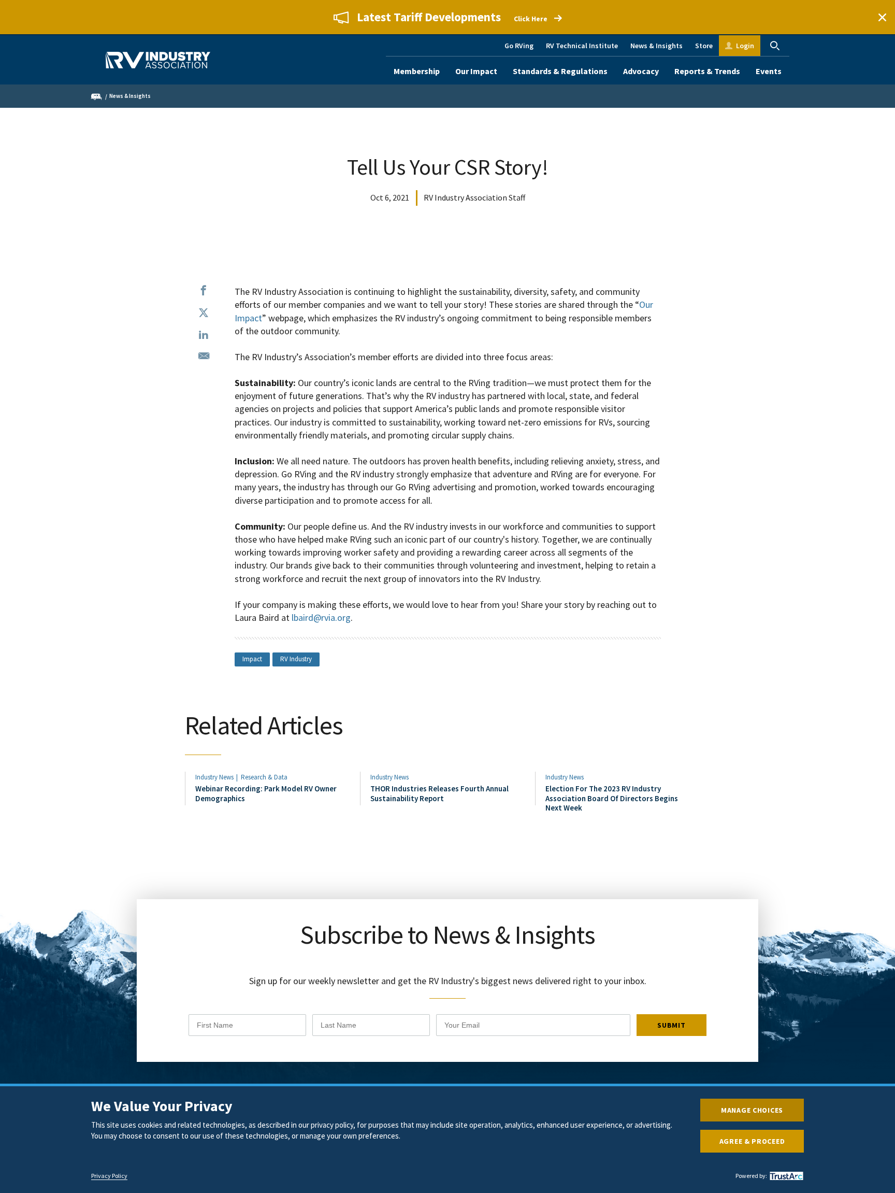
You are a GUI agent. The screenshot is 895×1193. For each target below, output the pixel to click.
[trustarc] (785, 1176)
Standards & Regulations (560, 71)
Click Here (530, 18)
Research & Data (264, 777)
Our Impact (476, 71)
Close (882, 17)
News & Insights (656, 45)
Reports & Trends (707, 71)
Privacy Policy (109, 1176)
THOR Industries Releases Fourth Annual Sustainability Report (439, 793)
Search (774, 45)
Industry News (214, 777)
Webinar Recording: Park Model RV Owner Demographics (266, 793)
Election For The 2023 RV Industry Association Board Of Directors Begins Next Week (611, 798)
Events (769, 71)
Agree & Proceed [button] (752, 1141)
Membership (417, 71)
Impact (252, 659)
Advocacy (641, 71)
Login (745, 45)
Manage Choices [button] (752, 1110)
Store (704, 45)
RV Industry (296, 659)
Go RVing (518, 45)
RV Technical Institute (582, 45)
